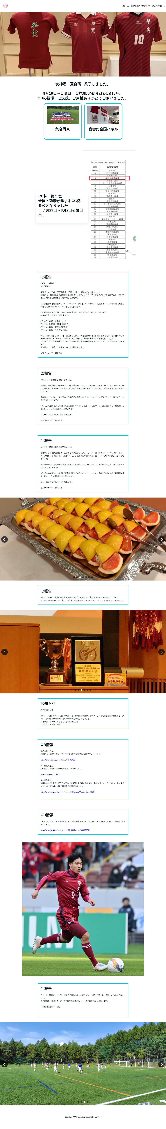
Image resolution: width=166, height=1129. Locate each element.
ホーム (125, 6)
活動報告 (146, 6)
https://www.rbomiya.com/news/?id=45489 (58, 760)
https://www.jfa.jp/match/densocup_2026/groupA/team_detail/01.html (69, 792)
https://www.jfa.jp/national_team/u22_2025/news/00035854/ (65, 830)
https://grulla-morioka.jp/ (50, 774)
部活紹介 (135, 6)
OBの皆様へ (158, 6)
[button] (74, 577)
